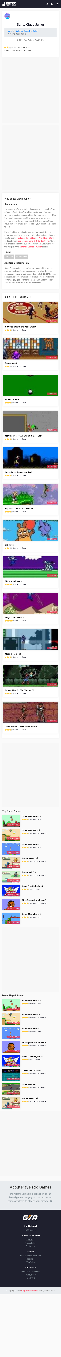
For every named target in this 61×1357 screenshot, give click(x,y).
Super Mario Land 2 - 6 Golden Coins (33, 241)
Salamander (23, 238)
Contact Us (30, 1246)
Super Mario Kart (30, 1084)
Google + (30, 1259)
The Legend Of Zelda (31, 1070)
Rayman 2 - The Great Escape (19, 508)
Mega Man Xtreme (13, 581)
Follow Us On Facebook (30, 1256)
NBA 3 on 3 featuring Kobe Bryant (20, 327)
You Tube (31, 1262)
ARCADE (9, 256)
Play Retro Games (29, 1290)
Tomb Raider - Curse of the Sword (21, 726)
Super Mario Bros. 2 (31, 914)
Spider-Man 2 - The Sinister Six (20, 690)
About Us (30, 1240)
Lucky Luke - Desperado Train (19, 472)
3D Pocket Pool (12, 399)
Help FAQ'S (30, 1278)
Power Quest (11, 363)
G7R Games (30, 1230)
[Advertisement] (30, 90)
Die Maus (9, 545)
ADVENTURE (21, 256)
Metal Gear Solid (13, 654)
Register (52, 4)
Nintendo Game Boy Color (31, 247)
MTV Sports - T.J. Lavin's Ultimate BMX (23, 436)
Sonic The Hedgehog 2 (32, 886)
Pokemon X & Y (29, 872)
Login (47, 4)
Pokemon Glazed (30, 858)
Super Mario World (31, 830)
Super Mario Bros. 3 (31, 816)
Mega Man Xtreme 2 (14, 617)
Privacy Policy (30, 1243)
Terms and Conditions (30, 1272)
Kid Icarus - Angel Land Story (41, 238)
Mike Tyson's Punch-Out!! (34, 900)
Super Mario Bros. (30, 844)
